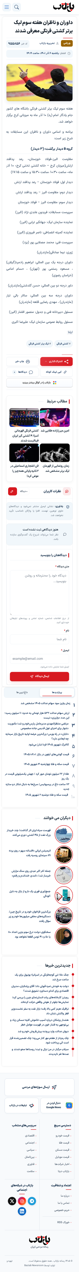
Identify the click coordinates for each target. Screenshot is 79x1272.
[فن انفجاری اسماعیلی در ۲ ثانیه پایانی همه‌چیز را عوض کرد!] (24, 452)
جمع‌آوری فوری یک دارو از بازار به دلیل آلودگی (29, 894)
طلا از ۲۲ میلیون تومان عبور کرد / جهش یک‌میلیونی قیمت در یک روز (37, 776)
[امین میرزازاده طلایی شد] (55, 417)
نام (66, 631)
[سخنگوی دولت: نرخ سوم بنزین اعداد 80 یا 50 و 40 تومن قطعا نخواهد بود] (64, 936)
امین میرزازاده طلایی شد (55, 431)
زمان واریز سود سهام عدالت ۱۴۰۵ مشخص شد (45, 703)
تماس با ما (63, 1203)
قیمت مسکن (62, 1150)
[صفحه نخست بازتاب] (39, 1240)
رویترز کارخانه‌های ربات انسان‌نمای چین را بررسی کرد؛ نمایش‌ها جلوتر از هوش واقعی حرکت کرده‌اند (40, 1000)
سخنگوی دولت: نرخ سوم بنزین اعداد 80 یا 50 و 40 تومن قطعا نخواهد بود (29, 934)
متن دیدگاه (62, 567)
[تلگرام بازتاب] (32, 1201)
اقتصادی (29, 1136)
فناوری (30, 1164)
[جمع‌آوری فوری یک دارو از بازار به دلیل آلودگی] (63, 895)
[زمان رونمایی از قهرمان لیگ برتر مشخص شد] (55, 452)
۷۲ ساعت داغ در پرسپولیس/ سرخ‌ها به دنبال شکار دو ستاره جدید (37, 786)
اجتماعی (29, 1143)
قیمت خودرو (62, 1136)
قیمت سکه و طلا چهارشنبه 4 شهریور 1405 (46, 764)
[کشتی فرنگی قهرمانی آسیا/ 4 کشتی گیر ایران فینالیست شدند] (24, 417)
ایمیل (65, 650)
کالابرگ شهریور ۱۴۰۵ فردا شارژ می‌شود (49, 745)
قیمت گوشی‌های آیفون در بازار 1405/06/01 (46, 755)
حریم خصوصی (61, 1210)
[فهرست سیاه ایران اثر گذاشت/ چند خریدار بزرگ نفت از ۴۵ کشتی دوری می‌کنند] (64, 834)
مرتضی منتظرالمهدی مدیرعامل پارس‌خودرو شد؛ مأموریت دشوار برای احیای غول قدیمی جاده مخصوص (38, 726)
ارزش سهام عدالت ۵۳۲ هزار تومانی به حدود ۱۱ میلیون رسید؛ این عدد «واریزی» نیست (37, 715)
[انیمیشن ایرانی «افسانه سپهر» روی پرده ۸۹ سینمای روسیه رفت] (64, 855)
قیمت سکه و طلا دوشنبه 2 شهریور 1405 (46, 795)
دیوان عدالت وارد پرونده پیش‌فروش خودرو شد (43, 1032)
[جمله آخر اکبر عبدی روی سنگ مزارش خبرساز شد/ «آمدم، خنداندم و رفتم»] (64, 875)
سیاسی (30, 1150)
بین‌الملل (29, 1157)
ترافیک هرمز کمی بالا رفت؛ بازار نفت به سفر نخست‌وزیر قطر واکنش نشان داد (40, 1011)
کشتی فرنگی (62, 344)
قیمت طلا (64, 1143)
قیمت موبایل (62, 1157)
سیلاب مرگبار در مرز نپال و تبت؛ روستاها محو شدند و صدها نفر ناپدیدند (40, 1051)
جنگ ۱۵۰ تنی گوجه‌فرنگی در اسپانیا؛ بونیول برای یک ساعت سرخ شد (42, 977)
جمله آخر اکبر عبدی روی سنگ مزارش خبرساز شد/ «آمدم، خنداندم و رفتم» (31, 873)
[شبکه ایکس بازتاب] (12, 1201)
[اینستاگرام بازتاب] (22, 1201)
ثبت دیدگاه (12, 491)
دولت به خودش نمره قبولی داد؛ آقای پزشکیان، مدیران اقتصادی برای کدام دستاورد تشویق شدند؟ (40, 988)
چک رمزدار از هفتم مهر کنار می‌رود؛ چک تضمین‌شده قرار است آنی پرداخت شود (39, 1040)
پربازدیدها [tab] (57, 692)
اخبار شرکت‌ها (62, 1164)
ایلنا (70, 332)
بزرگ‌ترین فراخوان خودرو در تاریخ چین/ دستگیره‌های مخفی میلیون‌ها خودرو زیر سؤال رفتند (30, 916)
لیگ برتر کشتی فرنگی (39, 344)
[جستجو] (16, 7)
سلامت (30, 1171)
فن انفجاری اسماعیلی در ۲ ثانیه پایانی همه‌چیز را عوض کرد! (24, 471)
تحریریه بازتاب (47, 43)
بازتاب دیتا (63, 1171)
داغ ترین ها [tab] (22, 692)
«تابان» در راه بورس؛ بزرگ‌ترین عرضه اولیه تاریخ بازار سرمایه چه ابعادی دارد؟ (37, 736)
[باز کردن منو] (6, 7)
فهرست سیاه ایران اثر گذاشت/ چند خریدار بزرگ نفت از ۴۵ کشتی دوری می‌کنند (29, 832)
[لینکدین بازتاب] (22, 1211)
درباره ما (65, 1196)
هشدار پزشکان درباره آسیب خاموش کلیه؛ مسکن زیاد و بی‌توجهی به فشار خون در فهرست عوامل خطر (39, 1022)
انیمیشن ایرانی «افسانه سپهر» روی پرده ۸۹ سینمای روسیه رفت (30, 853)
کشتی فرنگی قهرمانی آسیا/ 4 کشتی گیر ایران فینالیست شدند (25, 436)
